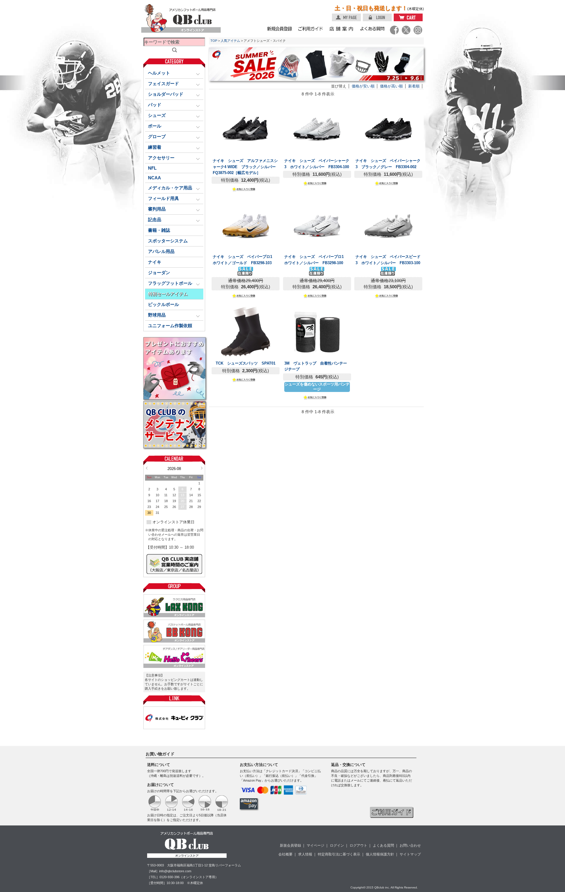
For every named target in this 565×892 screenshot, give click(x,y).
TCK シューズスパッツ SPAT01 (245, 363)
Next (201, 467)
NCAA (154, 178)
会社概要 (285, 854)
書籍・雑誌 (159, 230)
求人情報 (305, 854)
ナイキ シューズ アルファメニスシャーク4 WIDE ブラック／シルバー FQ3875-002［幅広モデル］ (246, 166)
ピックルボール (163, 304)
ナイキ (154, 262)
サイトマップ (410, 854)
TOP (213, 40)
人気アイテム (230, 40)
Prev (146, 467)
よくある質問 (383, 845)
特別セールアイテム (168, 294)
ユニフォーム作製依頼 (170, 325)
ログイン (337, 845)
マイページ (315, 845)
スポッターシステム (168, 241)
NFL (152, 168)
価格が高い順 (391, 86)
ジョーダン (159, 272)
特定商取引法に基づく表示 (339, 854)
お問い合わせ (410, 845)
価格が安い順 (363, 86)
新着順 (414, 86)
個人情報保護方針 (380, 854)
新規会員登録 (290, 845)
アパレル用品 (161, 251)
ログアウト (358, 845)
